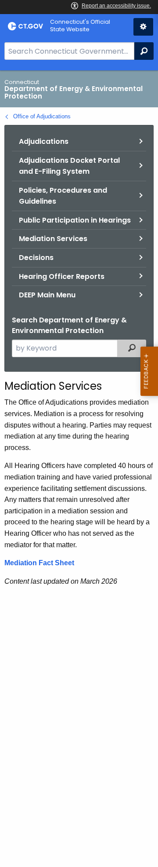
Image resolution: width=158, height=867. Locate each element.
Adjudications (43, 141)
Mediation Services (53, 239)
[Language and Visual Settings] (143, 27)
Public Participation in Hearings (75, 220)
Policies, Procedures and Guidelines (63, 196)
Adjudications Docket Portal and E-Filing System (69, 166)
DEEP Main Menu (47, 295)
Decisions (36, 257)
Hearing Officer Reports (61, 276)
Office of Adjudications (42, 116)
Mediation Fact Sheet (39, 563)
